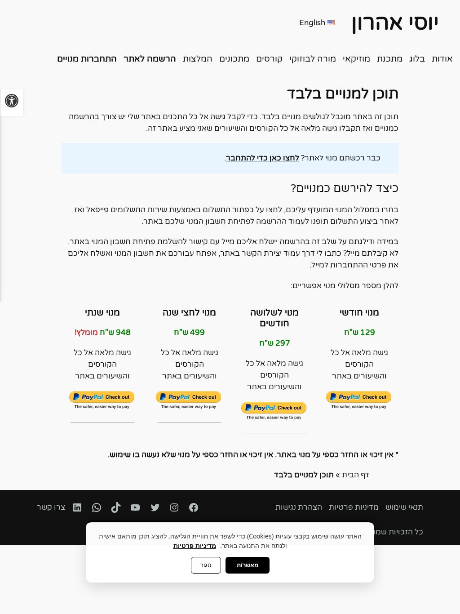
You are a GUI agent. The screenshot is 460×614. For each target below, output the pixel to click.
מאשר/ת (247, 565)
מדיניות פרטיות (194, 545)
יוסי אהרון (395, 23)
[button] (11, 102)
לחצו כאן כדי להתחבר (262, 158)
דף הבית (355, 475)
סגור (206, 565)
